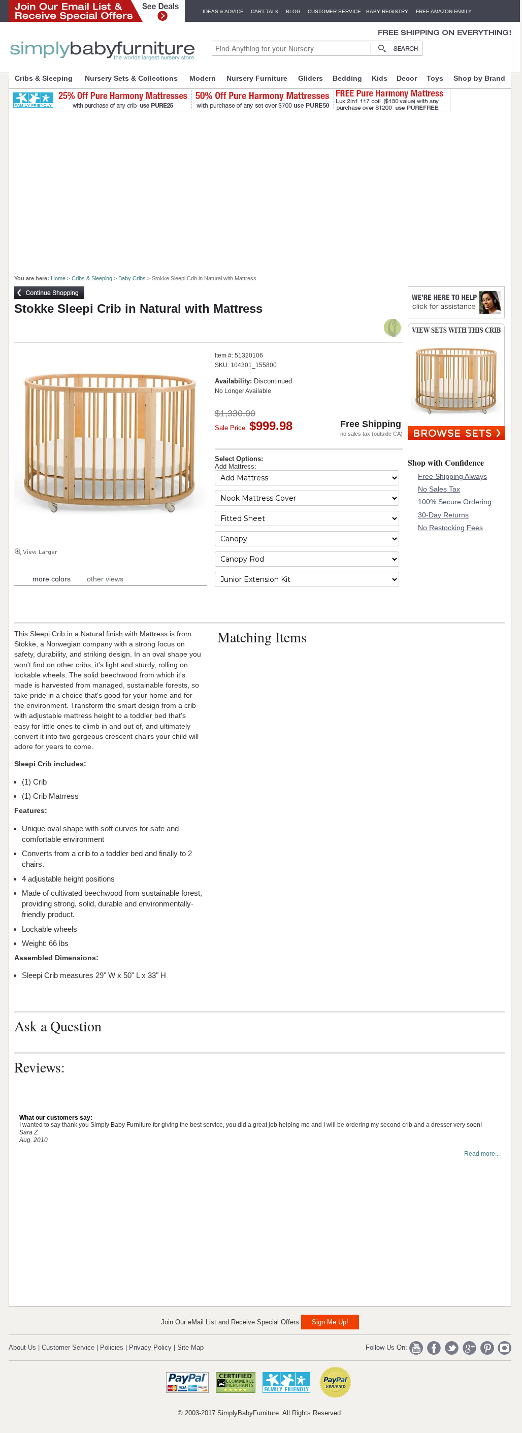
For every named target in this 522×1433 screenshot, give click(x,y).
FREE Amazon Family (444, 11)
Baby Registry (387, 11)
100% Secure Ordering (455, 502)
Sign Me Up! (330, 1322)
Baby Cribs (132, 278)
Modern (202, 78)
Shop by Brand (479, 78)
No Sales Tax (439, 489)
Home (58, 278)
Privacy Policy (150, 1347)
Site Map (190, 1347)
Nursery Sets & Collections (131, 78)
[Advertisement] (265, 189)
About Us (22, 1347)
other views (105, 579)
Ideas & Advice (223, 11)
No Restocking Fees (450, 528)
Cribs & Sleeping (44, 78)
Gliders (310, 78)
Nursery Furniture (256, 78)
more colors (51, 579)
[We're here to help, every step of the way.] (456, 315)
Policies (111, 1347)
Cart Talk (265, 11)
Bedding (347, 78)
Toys (435, 78)
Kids (379, 78)
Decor (407, 78)
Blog (293, 11)
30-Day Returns (443, 515)
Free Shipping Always (452, 476)
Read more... (482, 1153)
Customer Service (334, 11)
